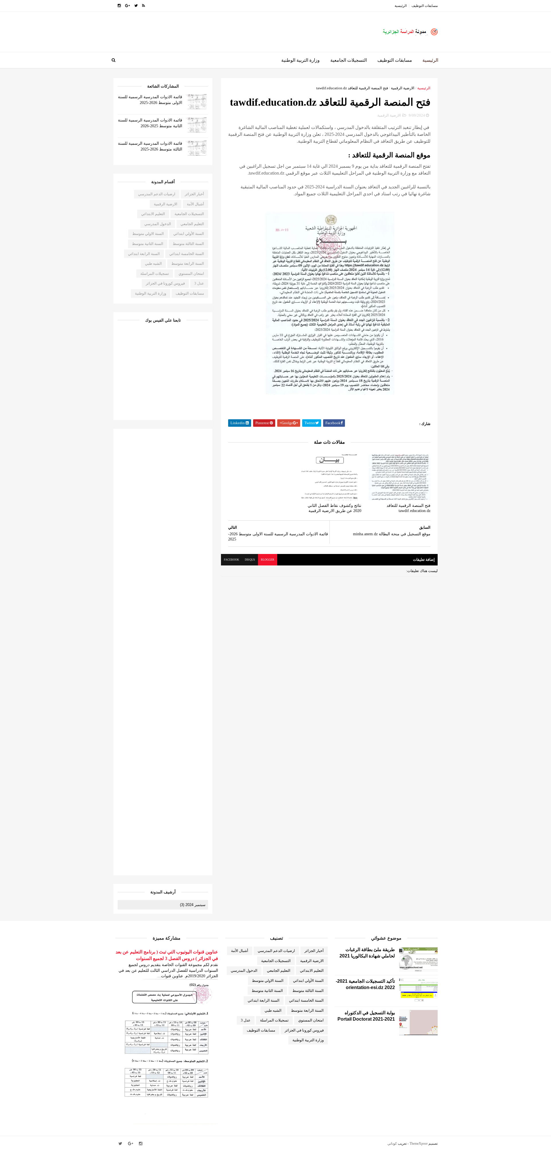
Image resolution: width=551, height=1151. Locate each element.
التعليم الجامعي (192, 224)
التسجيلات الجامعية (348, 60)
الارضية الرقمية (402, 88)
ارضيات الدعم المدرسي (156, 194)
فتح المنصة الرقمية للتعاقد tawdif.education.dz (408, 508)
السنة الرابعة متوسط (187, 263)
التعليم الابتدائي (153, 214)
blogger (267, 559)
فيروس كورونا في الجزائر (165, 283)
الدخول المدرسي (157, 224)
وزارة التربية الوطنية (300, 60)
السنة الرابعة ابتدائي (144, 254)
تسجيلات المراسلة (154, 273)
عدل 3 (199, 283)
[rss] (143, 5)
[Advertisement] (218, 29)
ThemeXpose (419, 1144)
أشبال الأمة (195, 204)
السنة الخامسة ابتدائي (186, 254)
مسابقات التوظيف (425, 6)
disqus (250, 559)
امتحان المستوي (191, 273)
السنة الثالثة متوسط (188, 244)
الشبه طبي (153, 263)
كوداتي (392, 1144)
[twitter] (136, 5)
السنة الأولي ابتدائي (188, 233)
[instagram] (119, 5)
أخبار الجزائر (194, 194)
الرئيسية (401, 6)
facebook (231, 559)
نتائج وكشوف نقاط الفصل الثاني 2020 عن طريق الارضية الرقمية (334, 508)
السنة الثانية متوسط (147, 244)
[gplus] (127, 5)
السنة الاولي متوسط (148, 233)
